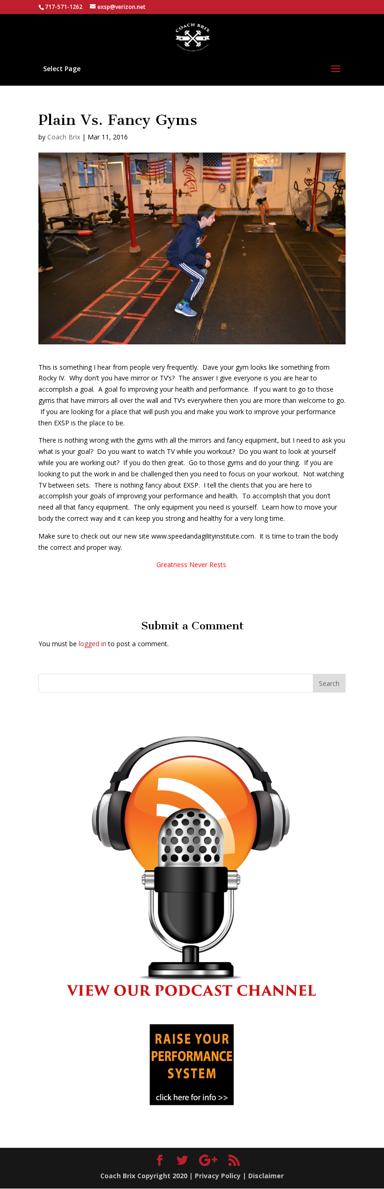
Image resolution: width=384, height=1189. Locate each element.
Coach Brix (63, 136)
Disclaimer (266, 1175)
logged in (92, 643)
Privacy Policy (218, 1175)
